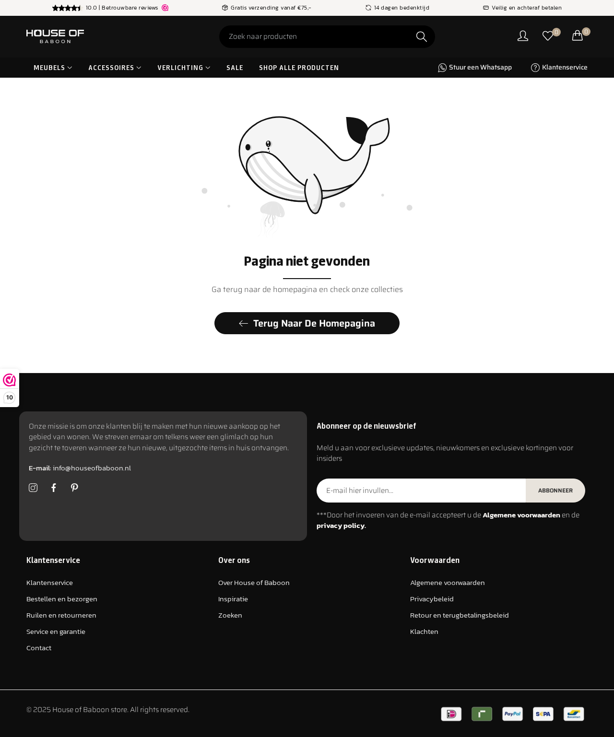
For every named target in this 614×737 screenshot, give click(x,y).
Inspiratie (233, 599)
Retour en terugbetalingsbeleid (459, 615)
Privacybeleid (432, 599)
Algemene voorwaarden (447, 582)
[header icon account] (523, 36)
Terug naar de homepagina (314, 323)
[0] (548, 36)
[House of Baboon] (91, 36)
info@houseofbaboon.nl (80, 468)
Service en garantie (55, 631)
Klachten (424, 631)
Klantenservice (49, 582)
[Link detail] (33, 488)
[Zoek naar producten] (421, 36)
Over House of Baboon (254, 582)
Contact (38, 648)
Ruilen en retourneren (61, 615)
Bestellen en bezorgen (61, 599)
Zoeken (230, 615)
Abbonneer (555, 490)
